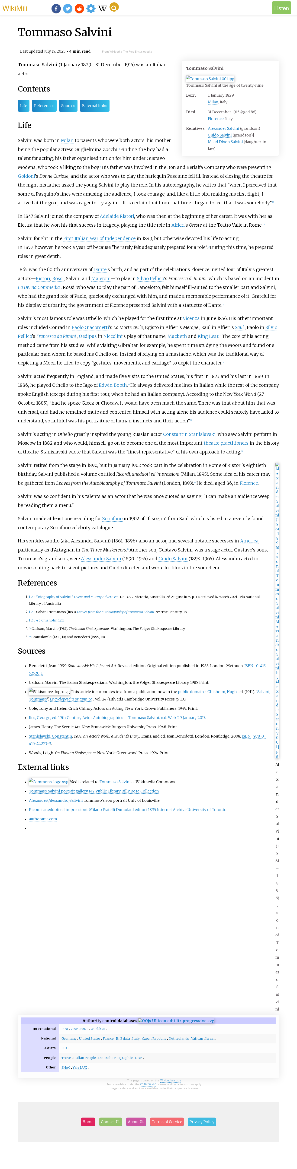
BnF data (123, 1038)
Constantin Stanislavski (189, 434)
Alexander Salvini (223, 128)
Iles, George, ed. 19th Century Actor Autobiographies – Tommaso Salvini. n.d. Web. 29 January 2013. (117, 717)
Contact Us (110, 1121)
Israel (210, 1038)
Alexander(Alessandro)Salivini (56, 800)
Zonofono (112, 518)
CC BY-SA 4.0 (148, 1084)
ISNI (64, 1029)
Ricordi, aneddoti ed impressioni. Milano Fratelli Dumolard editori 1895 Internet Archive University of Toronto (127, 809)
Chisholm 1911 (52, 620)
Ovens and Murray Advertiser (96, 597)
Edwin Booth (113, 385)
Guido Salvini (220, 135)
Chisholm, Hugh (222, 691)
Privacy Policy (202, 1121)
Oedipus (88, 336)
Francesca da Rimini (56, 336)
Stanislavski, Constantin (50, 736)
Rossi (58, 278)
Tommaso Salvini (115, 781)
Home (88, 1121)
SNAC (65, 1067)
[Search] (114, 7)
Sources (68, 105)
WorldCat (98, 1029)
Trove (66, 1058)
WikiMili (14, 7)
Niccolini (112, 336)
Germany (69, 1038)
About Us (136, 1121)
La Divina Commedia (39, 287)
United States (89, 1038)
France (108, 1038)
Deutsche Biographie (115, 1058)
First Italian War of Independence (99, 238)
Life (23, 105)
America (249, 541)
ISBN (249, 665)
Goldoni (26, 176)
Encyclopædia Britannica (71, 699)
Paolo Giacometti (90, 327)
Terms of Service (167, 1121)
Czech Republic (154, 1038)
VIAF (74, 1029)
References (44, 105)
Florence (216, 118)
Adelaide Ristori (117, 216)
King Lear (208, 336)
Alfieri (177, 225)
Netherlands (179, 1038)
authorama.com (43, 819)
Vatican (197, 1038)
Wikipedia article (170, 1080)
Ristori (43, 278)
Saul (239, 327)
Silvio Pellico (150, 278)
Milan (213, 102)
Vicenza (191, 318)
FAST (84, 1029)
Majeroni (100, 278)
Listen (281, 8)
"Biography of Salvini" (54, 597)
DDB (138, 1058)
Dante (100, 269)
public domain (191, 691)
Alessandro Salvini (101, 558)
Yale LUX (80, 1067)
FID (64, 1048)
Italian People (84, 1058)
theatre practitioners (226, 443)
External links (94, 105)
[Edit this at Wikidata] (176, 1020)
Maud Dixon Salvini (225, 141)
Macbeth (177, 336)
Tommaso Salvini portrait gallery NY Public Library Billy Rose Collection (94, 791)
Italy (136, 1038)
